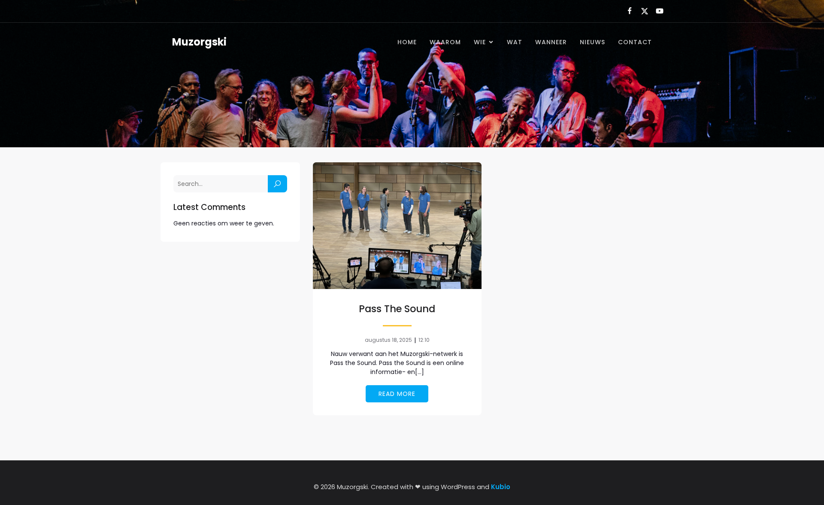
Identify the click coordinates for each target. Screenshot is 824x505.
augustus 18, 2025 (388, 340)
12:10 (424, 340)
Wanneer (551, 42)
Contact (635, 42)
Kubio (500, 486)
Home (407, 42)
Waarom (445, 42)
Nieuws (592, 42)
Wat (514, 42)
